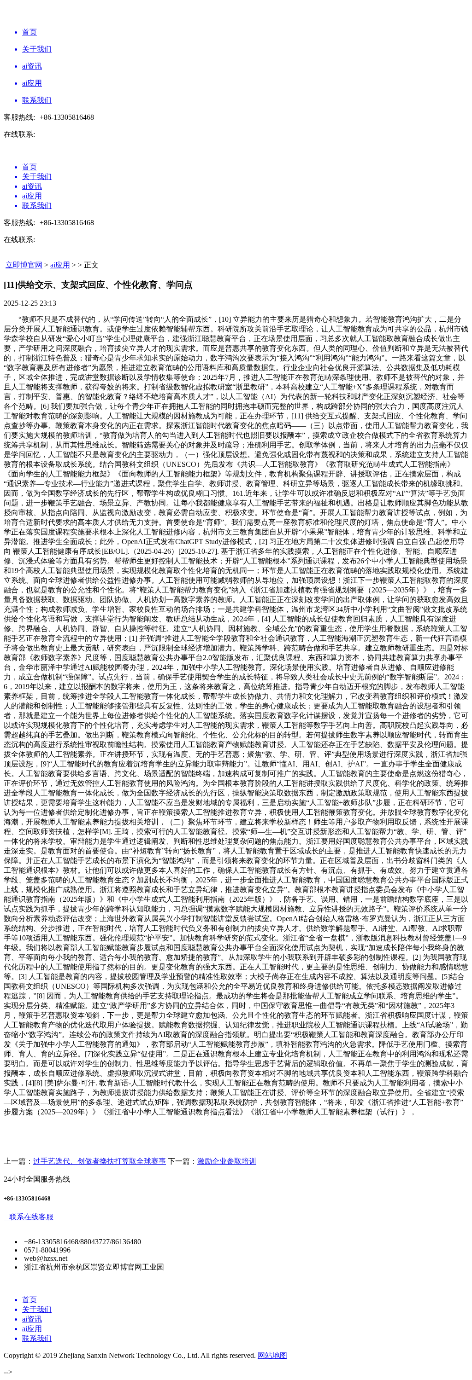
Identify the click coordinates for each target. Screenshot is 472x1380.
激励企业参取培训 (226, 1161)
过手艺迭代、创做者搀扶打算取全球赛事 (99, 1161)
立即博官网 (24, 265)
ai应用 (60, 265)
